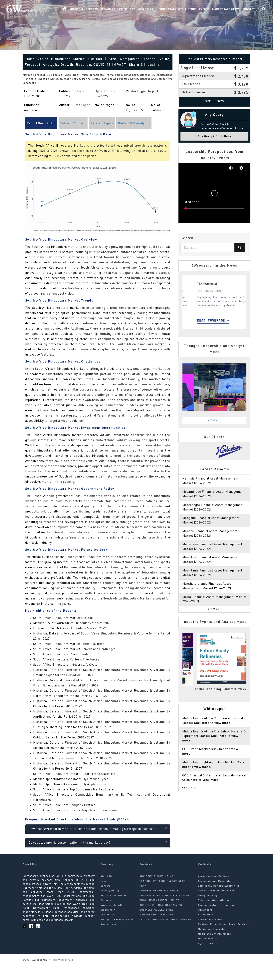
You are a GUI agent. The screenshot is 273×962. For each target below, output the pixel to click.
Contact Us (250, 9)
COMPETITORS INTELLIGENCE (158, 891)
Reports (92, 9)
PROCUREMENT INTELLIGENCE (159, 900)
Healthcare (205, 910)
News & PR (146, 9)
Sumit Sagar (81, 105)
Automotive (205, 915)
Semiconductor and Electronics (219, 886)
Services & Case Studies (118, 9)
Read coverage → (205, 320)
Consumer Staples (210, 919)
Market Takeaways (226, 9)
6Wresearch (39, 960)
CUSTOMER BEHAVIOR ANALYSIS (160, 905)
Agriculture (205, 943)
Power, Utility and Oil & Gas (216, 891)
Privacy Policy (110, 891)
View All (215, 420)
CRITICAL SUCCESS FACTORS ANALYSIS (165, 919)
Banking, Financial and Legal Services (223, 924)
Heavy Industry (208, 895)
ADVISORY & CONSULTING (156, 876)
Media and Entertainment (214, 934)
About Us (76, 9)
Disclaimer (108, 910)
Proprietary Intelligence (177, 9)
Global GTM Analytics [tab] (134, 123)
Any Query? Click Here (214, 136)
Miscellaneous (207, 939)
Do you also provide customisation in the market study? (69, 842)
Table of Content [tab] (73, 123)
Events (204, 9)
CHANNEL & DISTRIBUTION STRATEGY (164, 895)
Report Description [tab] (41, 123)
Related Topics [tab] (102, 123)
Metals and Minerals (211, 929)
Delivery (106, 900)
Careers (106, 886)
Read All (189, 788)
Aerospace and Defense (213, 876)
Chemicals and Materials (214, 881)
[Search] (239, 247)
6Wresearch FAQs (112, 905)
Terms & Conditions (114, 895)
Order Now (214, 101)
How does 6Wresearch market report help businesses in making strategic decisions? (91, 829)
